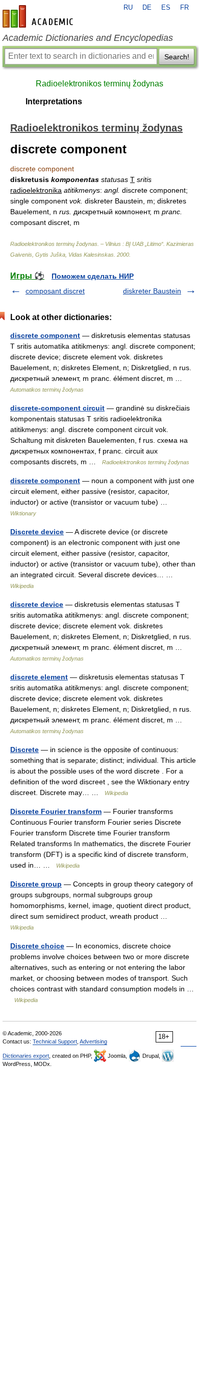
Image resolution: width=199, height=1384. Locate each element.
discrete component (45, 335)
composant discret (55, 291)
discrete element (39, 677)
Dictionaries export (26, 1056)
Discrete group (36, 884)
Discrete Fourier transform (56, 811)
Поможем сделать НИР (93, 276)
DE (147, 7)
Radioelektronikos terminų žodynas (99, 83)
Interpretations (54, 101)
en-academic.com (39, 16)
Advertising (93, 1041)
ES (165, 7)
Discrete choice (37, 946)
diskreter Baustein (152, 291)
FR (184, 7)
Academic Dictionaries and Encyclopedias (88, 38)
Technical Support (55, 1041)
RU (128, 7)
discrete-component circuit (57, 408)
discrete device (36, 604)
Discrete (24, 749)
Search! (176, 57)
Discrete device (37, 532)
